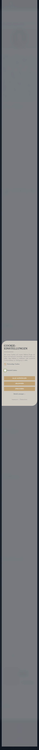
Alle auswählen (19, 378)
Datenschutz (23, 399)
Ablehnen (19, 383)
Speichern (19, 389)
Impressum (15, 399)
